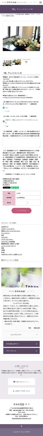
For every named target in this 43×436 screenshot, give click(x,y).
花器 (2, 248)
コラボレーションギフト (7, 229)
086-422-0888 (17, 410)
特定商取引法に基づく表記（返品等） (11, 178)
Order (3, 252)
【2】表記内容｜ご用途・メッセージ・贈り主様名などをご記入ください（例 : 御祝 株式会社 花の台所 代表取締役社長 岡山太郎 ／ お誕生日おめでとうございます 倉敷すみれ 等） (21, 133)
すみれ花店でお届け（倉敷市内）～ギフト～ (25, 14)
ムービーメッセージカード (8, 246)
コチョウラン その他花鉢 (8, 241)
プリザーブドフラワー (7, 239)
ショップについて (16, 335)
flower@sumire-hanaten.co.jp (21, 418)
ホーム (2, 14)
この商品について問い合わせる (10, 182)
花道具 (3, 250)
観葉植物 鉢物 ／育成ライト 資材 (10, 243)
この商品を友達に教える (8, 180)
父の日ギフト (4, 226)
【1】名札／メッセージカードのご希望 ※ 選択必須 (19, 116)
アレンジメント (9, 14)
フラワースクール (11, 351)
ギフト (38, 14)
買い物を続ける (6, 184)
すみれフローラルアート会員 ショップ (11, 254)
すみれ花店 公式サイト (12, 344)
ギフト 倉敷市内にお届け (8, 15)
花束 (2, 235)
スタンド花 (4, 237)
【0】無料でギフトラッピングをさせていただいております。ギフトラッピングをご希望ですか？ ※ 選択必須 (20, 103)
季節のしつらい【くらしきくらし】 (10, 231)
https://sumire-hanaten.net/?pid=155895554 (18, 97)
